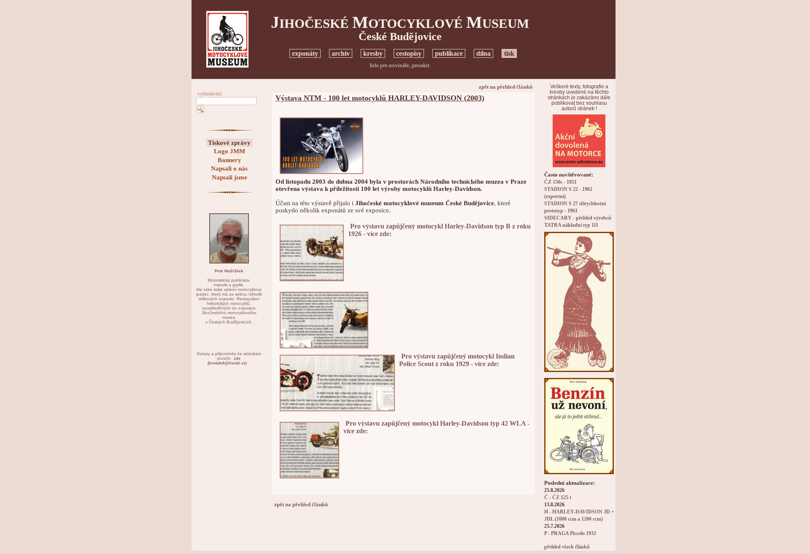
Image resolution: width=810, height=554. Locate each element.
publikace (449, 53)
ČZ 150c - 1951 (560, 182)
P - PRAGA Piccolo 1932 (570, 533)
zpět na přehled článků (505, 87)
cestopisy (408, 53)
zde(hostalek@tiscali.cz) (227, 360)
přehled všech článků (567, 547)
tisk (509, 53)
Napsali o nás (229, 168)
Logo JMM (229, 151)
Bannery (229, 160)
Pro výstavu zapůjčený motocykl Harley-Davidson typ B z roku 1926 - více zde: (439, 230)
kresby (373, 53)
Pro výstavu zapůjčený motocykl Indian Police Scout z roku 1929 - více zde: (457, 360)
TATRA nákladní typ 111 (571, 225)
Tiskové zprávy (229, 142)
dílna (483, 53)
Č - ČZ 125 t (557, 497)
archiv (341, 53)
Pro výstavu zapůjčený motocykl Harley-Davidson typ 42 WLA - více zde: (436, 427)
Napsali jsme (229, 177)
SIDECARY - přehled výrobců (577, 218)
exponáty (305, 53)
